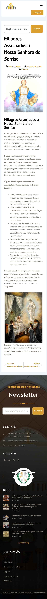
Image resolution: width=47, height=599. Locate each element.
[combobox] (17, 29)
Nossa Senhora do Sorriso (13, 567)
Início (5, 558)
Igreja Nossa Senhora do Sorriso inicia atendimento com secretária (26, 524)
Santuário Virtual (9, 576)
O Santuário (8, 562)
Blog (5, 572)
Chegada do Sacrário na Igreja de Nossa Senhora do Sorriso (27, 533)
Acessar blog (23, 542)
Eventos (24, 69)
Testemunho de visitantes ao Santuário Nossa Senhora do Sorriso (27, 497)
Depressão (7, 580)
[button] (41, 6)
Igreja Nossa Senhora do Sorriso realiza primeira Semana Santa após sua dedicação (27, 507)
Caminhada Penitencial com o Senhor (26, 515)
